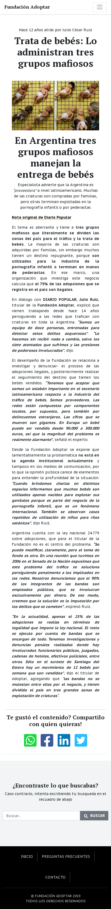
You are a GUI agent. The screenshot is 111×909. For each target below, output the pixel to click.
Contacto (55, 877)
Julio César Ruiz (77, 29)
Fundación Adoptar (27, 7)
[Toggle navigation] (100, 7)
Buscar (97, 815)
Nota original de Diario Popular (41, 217)
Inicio (27, 856)
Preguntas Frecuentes (66, 856)
